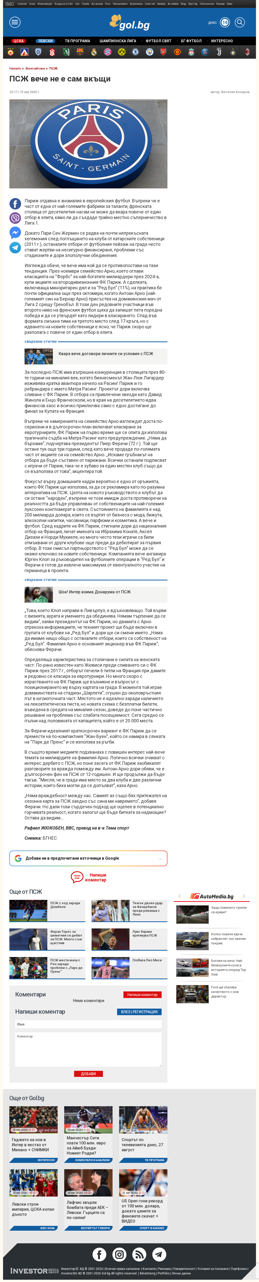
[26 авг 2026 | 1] (88, 1119)
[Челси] (135, 52)
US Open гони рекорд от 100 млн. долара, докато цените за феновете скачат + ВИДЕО (142, 1211)
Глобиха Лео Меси (147, 960)
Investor (22, 4)
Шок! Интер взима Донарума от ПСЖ (95, 592)
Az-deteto (173, 4)
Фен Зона (47, 1228)
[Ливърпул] (191, 52)
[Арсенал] (163, 52)
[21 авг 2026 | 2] (143, 1182)
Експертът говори (95, 1228)
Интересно (46, 1160)
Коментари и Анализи (92, 1160)
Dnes (32, 4)
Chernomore (207, 4)
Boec (229, 4)
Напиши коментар (95, 877)
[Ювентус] (219, 52)
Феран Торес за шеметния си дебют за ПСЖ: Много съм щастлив (66, 937)
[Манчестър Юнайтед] (177, 52)
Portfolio (163, 1273)
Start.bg (193, 4)
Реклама (164, 1269)
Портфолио (239, 1269)
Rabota (161, 4)
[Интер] (233, 52)
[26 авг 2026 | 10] (88, 1182)
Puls (108, 4)
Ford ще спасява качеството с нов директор (225, 991)
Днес (218, 23)
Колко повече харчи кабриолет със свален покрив (228, 938)
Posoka (220, 4)
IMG (10, 4)
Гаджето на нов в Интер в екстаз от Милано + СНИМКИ (30, 1144)
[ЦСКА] (10, 52)
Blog (183, 4)
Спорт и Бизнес (152, 1228)
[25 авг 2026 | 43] (33, 1182)
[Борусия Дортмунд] (121, 52)
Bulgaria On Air (64, 4)
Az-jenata (97, 4)
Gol (77, 4)
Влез (125, 1012)
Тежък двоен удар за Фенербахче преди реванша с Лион (148, 908)
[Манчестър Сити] (149, 52)
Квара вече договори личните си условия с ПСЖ (106, 353)
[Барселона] (80, 52)
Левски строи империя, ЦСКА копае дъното (33, 1209)
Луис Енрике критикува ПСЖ (145, 933)
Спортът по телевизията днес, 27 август (142, 1144)
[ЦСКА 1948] (52, 52)
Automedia (136, 4)
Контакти (149, 1269)
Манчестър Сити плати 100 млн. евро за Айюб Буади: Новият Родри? (86, 1146)
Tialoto (85, 4)
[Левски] (24, 52)
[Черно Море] (38, 52)
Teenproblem (120, 4)
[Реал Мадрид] (93, 52)
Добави (88, 1074)
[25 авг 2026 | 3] (33, 1119)
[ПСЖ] (205, 52)
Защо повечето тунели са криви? (229, 910)
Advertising (148, 1273)
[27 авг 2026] (143, 1119)
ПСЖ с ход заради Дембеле (65, 905)
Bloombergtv (45, 4)
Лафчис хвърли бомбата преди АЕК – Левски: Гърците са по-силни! (87, 1210)
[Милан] (246, 52)
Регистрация (145, 1012)
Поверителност (184, 1269)
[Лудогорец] (66, 52)
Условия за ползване (213, 1269)
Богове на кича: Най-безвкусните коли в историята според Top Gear (228, 967)
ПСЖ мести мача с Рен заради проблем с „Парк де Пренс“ (66, 965)
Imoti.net (150, 4)
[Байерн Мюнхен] (107, 52)
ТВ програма (154, 1160)
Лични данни (181, 1273)
